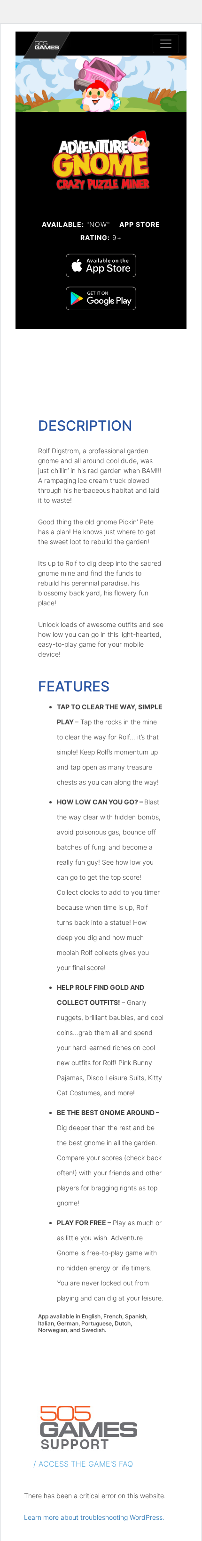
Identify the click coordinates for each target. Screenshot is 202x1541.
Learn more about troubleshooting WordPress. (94, 1517)
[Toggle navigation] (166, 43)
